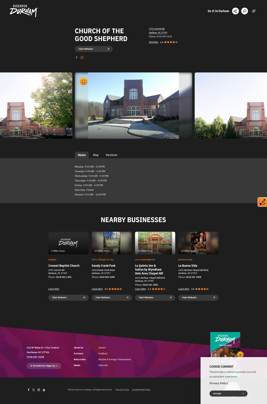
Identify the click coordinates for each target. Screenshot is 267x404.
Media (77, 365)
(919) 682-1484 (63, 277)
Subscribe (103, 365)
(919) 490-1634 (164, 36)
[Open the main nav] (253, 11)
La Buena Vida (187, 265)
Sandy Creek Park (103, 265)
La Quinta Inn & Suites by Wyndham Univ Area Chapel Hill (149, 269)
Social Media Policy (141, 389)
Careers (102, 347)
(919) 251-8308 (193, 277)
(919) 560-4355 (107, 277)
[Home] (24, 11)
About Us (78, 347)
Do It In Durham (218, 11)
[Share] (235, 11)
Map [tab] (96, 155)
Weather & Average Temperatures (114, 359)
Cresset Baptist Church (63, 265)
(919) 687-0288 (35, 356)
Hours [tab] (82, 155)
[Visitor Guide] (225, 355)
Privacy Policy (122, 389)
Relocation (80, 359)
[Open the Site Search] (244, 11)
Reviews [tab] (111, 155)
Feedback (103, 353)
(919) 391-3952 (150, 284)
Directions (153, 42)
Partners (78, 353)
